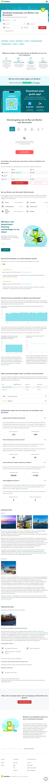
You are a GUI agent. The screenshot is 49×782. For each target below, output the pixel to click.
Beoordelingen (19, 41)
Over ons (15, 762)
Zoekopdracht (38, 182)
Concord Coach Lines (26, 272)
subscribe (6, 249)
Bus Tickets (3, 748)
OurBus (27, 632)
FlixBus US (4, 389)
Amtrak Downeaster (5, 599)
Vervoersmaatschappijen (36, 41)
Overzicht (12, 41)
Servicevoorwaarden (31, 767)
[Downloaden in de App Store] (30, 103)
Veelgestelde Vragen (6, 44)
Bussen (2, 762)
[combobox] (12, 23)
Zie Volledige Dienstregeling (24, 152)
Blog (14, 765)
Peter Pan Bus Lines (43, 632)
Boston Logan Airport (23, 552)
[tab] (7, 20)
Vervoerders (30, 765)
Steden (15, 44)
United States (10, 748)
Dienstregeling (5, 41)
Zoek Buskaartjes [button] (24, 701)
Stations (21, 44)
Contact (29, 762)
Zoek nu (10, 681)
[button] (47, 1)
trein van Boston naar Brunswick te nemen (30, 491)
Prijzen (26, 41)
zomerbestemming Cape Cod (30, 549)
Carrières (15, 770)
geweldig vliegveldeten (37, 552)
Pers (14, 767)
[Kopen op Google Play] (40, 103)
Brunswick (20, 748)
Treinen (2, 765)
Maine (18, 577)
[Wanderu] (5, 1)
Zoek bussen (19, 182)
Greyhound (22, 632)
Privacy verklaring (31, 770)
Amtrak (34, 595)
